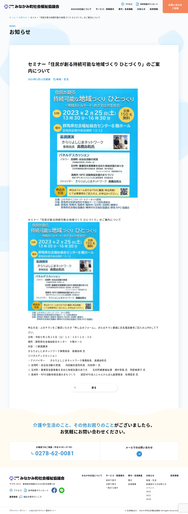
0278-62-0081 (54, 453)
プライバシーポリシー (18, 510)
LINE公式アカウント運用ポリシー (42, 510)
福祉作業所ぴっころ (33, 496)
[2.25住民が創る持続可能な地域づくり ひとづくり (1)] (64, 323)
